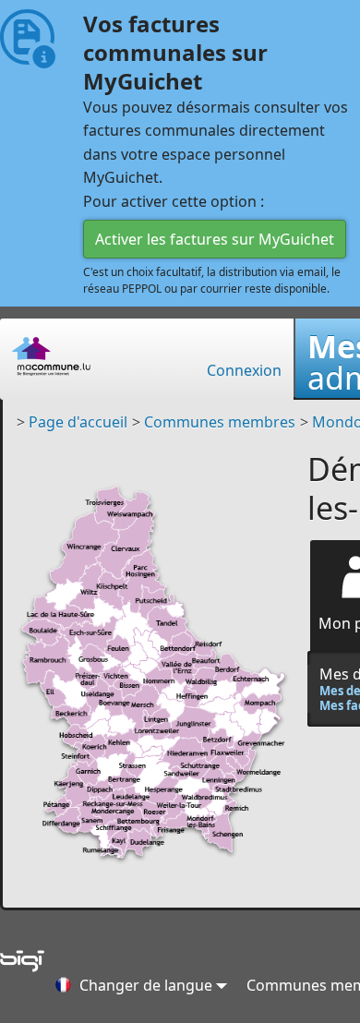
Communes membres (219, 422)
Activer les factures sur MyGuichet (214, 239)
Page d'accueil (78, 422)
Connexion (244, 370)
